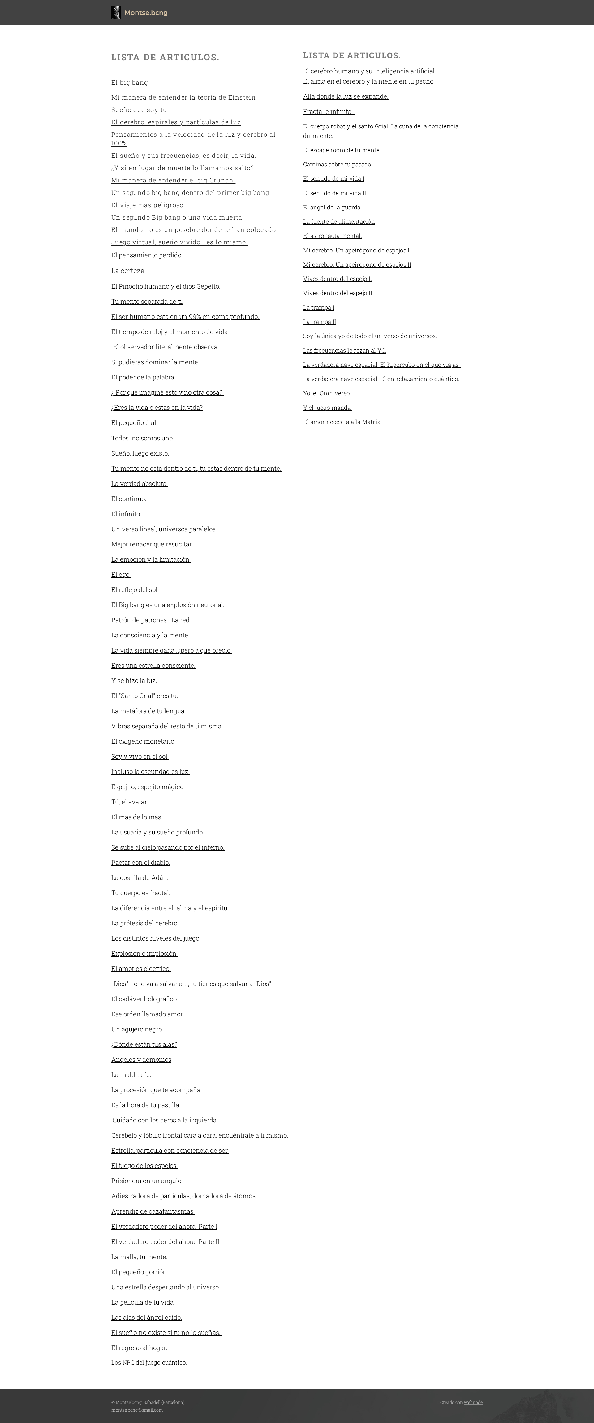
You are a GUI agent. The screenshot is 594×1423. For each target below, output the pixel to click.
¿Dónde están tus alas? (144, 1044)
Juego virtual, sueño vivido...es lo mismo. (179, 242)
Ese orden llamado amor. (147, 1013)
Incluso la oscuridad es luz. (150, 771)
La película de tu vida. (143, 1302)
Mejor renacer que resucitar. (152, 544)
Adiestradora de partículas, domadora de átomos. (185, 1195)
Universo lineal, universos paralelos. (164, 529)
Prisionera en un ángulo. (147, 1180)
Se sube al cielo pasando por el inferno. (168, 847)
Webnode (473, 1402)
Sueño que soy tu (139, 109)
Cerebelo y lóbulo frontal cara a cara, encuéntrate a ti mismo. (199, 1135)
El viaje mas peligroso (147, 205)
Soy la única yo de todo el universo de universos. (370, 336)
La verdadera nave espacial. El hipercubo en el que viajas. (382, 364)
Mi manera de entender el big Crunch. (173, 180)
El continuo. (128, 498)
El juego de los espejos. (144, 1165)
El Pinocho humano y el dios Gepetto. (166, 286)
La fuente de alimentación (339, 221)
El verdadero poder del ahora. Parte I (164, 1226)
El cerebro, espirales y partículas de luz (176, 122)
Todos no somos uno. (142, 438)
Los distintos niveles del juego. (156, 938)
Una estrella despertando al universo (165, 1287)
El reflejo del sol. (135, 589)
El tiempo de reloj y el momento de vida (169, 331)
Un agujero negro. (137, 1029)
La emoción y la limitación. (151, 559)
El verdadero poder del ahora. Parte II (165, 1241)
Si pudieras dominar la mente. (155, 362)
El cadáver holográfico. (144, 998)
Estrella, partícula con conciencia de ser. (170, 1150)
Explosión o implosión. (144, 953)
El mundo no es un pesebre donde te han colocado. (194, 229)
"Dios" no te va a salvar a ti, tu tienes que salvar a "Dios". (192, 983)
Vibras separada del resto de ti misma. (167, 726)
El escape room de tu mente (341, 150)
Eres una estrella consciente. (153, 665)
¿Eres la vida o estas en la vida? (157, 407)
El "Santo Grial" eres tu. (144, 695)
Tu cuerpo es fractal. (140, 892)
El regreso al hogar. (139, 1347)
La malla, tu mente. (139, 1256)
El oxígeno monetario (142, 741)
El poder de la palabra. (144, 377)
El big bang (129, 82)
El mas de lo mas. (137, 816)
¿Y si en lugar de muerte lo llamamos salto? (182, 168)
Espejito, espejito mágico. (148, 786)
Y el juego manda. (327, 407)
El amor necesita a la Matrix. (342, 422)
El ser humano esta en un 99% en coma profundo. (185, 316)
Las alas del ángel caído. (146, 1317)
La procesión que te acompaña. (156, 1089)
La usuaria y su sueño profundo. (157, 832)
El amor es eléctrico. (141, 968)
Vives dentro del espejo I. (337, 278)
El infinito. (126, 513)
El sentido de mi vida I (333, 178)
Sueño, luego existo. (140, 453)
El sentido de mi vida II (334, 193)
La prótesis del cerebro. (145, 923)
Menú (478, 12)
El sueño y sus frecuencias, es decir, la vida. (183, 155)
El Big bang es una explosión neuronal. (168, 604)
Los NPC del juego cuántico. (150, 1362)
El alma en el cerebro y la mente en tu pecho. (369, 81)
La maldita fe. (131, 1074)
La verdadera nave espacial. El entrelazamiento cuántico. (381, 379)
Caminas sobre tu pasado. (337, 164)
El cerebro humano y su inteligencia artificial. (369, 70)
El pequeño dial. (134, 422)
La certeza (128, 270)
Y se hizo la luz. (134, 680)
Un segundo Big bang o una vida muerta (177, 217)
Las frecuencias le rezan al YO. (344, 350)
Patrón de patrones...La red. (152, 619)
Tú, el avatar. (130, 801)
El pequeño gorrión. (140, 1271)
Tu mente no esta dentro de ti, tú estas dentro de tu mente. (196, 468)
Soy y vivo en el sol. (140, 756)
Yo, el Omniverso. (327, 393)
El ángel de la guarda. (333, 207)
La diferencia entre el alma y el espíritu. (170, 907)
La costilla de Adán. (140, 877)
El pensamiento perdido (146, 255)
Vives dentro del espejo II (337, 293)
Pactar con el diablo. (140, 862)
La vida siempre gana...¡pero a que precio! (171, 650)
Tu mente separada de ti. (147, 301)
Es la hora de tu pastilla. (146, 1104)
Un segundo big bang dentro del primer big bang (190, 192)
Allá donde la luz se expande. (346, 96)
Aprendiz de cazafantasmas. (153, 1211)
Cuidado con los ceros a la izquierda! (165, 1120)
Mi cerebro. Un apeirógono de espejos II (357, 264)
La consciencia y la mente (149, 635)
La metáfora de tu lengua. (148, 710)
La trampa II (319, 321)
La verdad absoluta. (139, 483)
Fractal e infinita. (329, 111)
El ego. (121, 574)
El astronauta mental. (332, 235)
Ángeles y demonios (141, 1059)
